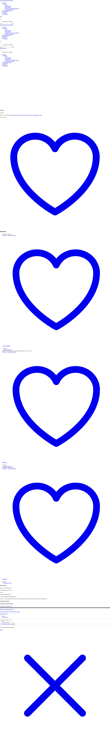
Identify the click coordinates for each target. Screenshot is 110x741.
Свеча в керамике (7, 345)
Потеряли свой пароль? (6, 624)
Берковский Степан (37, 115)
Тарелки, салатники (25, 115)
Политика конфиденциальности (7, 609)
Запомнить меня (6, 622)
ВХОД (1, 629)
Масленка (5, 462)
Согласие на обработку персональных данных (10, 611)
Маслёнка (5, 579)
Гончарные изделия (16, 115)
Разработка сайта (3, 613)
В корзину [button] (5, 235)
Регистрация (5, 617)
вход (4, 616)
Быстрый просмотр (12, 235)
